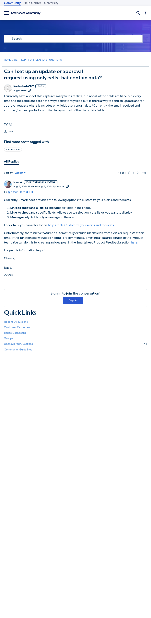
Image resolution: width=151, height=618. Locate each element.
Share (9, 132)
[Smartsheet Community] (26, 13)
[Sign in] (145, 13)
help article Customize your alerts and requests (81, 225)
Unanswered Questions (75, 344)
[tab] (11, 161)
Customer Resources (17, 327)
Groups (8, 338)
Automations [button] (13, 149)
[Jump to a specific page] (144, 173)
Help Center (32, 3)
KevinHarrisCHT (23, 86)
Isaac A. (18, 182)
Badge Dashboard (15, 333)
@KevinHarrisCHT (20, 192)
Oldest (19, 173)
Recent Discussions (16, 322)
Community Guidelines (18, 349)
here (134, 242)
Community (12, 3)
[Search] (138, 13)
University (51, 3)
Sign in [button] (73, 300)
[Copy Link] (29, 90)
